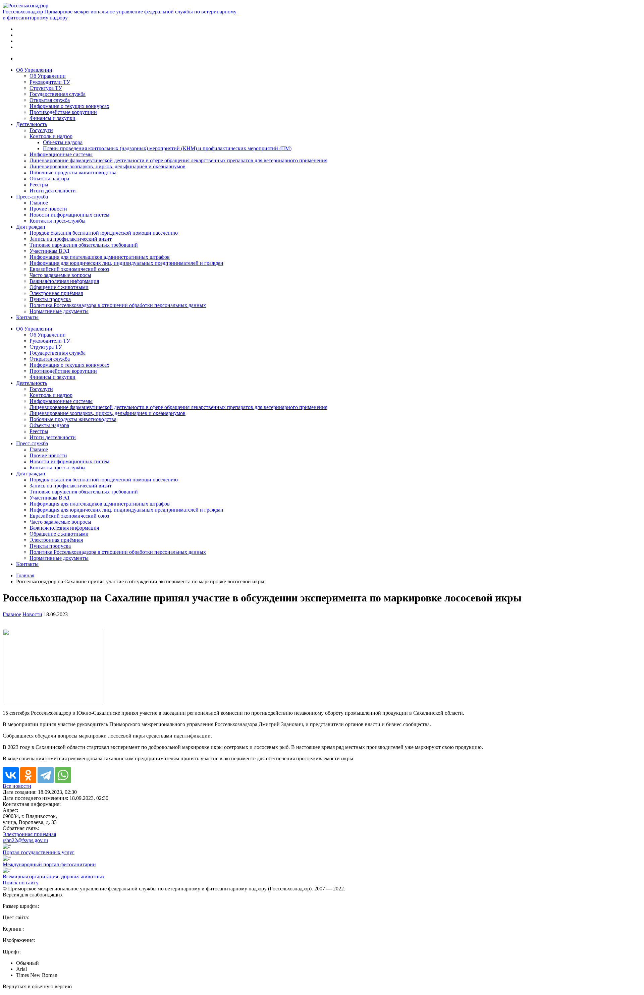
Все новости (17, 786)
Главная (25, 575)
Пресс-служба (32, 196)
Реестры (39, 184)
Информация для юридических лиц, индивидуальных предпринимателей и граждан (126, 263)
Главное (39, 203)
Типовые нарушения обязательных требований (84, 245)
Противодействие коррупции (63, 112)
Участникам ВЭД (49, 251)
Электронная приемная (29, 834)
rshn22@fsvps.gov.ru (25, 840)
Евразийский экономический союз (69, 269)
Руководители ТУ (50, 82)
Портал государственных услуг (38, 852)
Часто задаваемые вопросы (60, 275)
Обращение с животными (59, 287)
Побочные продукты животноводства (73, 172)
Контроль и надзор (51, 136)
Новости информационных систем (69, 215)
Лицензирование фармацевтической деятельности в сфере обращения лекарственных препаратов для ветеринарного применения (178, 160)
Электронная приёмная (56, 293)
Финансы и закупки (52, 118)
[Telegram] (46, 775)
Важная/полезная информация (64, 281)
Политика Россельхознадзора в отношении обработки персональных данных (118, 305)
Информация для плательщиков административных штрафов (100, 257)
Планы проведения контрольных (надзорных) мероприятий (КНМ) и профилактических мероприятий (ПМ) (167, 148)
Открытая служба (50, 100)
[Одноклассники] (28, 775)
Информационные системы (61, 154)
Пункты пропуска (50, 299)
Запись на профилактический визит (71, 239)
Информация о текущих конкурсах (69, 106)
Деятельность (31, 124)
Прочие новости (48, 209)
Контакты (27, 317)
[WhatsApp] (63, 775)
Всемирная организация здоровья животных (54, 876)
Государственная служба (58, 94)
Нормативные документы (59, 311)
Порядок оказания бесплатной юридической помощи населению (104, 233)
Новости (32, 614)
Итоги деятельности (53, 190)
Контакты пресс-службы (58, 221)
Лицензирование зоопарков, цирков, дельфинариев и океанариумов (107, 166)
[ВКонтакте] (11, 775)
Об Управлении (34, 70)
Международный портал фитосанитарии (49, 864)
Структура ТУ (46, 88)
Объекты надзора (63, 142)
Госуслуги (41, 130)
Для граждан (30, 227)
